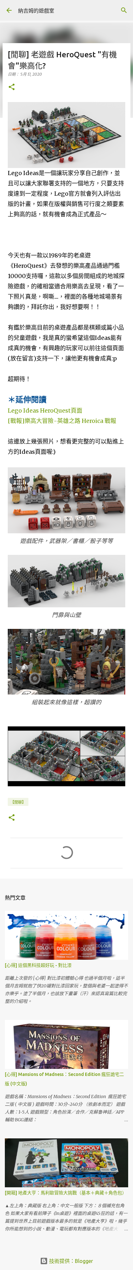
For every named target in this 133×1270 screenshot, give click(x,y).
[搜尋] (124, 10)
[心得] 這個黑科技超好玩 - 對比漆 (38, 965)
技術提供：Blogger (70, 1261)
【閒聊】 (18, 802)
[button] (11, 87)
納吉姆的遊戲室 (36, 11)
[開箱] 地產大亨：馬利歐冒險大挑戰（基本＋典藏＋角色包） (66, 1192)
